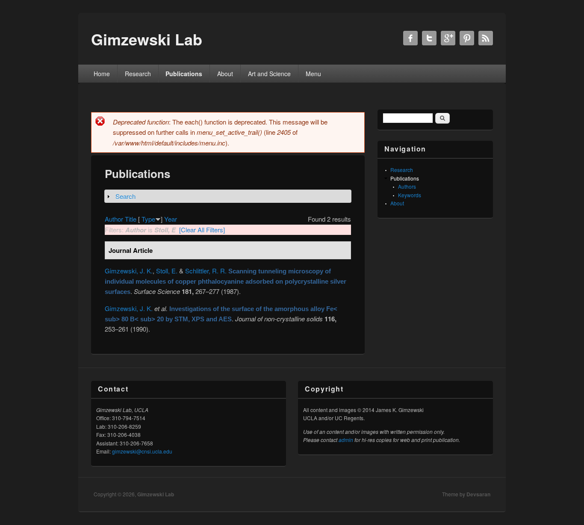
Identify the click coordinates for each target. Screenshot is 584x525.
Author (114, 218)
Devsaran (478, 494)
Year (170, 218)
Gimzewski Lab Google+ (448, 38)
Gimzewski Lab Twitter (429, 38)
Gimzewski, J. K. (129, 270)
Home (102, 73)
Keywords (409, 195)
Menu (313, 73)
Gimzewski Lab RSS (485, 38)
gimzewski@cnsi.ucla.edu (142, 451)
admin (346, 439)
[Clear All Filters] (202, 229)
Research (138, 73)
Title (130, 218)
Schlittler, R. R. (206, 270)
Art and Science (269, 73)
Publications (183, 73)
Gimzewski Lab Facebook (410, 38)
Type (148, 218)
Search (125, 196)
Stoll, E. (166, 270)
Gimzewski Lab (155, 494)
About (225, 73)
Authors (407, 186)
